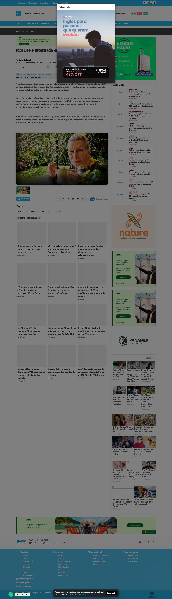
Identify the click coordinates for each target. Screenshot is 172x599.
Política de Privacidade (77, 594)
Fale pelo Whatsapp (22, 594)
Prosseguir (111, 593)
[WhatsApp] (10, 594)
